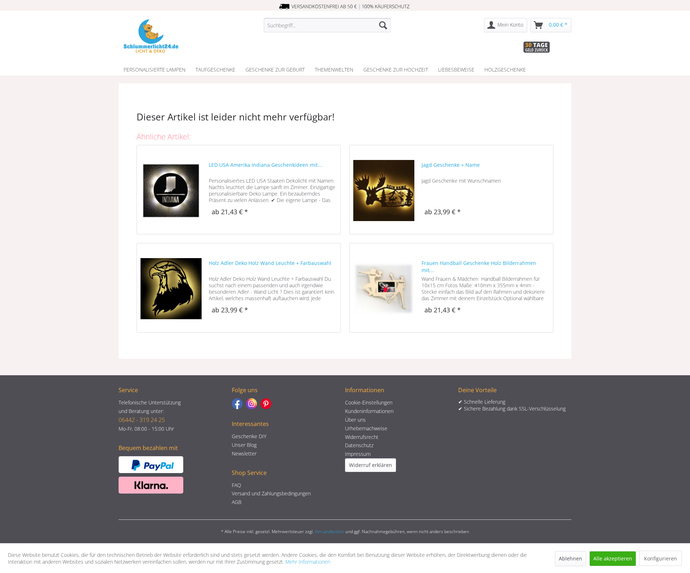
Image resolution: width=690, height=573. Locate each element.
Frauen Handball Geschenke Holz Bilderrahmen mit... (479, 267)
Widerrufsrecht (361, 437)
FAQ (236, 485)
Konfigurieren (660, 558)
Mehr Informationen (307, 561)
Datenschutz (359, 445)
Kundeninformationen (369, 411)
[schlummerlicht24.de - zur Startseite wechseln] (151, 36)
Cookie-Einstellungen (368, 402)
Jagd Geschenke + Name (451, 164)
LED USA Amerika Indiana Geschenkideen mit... (265, 164)
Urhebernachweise (366, 428)
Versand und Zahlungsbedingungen (271, 493)
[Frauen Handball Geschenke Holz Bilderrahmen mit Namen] (383, 288)
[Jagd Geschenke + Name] (383, 189)
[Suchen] (383, 25)
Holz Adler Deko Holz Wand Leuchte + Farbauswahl (270, 263)
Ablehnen (570, 558)
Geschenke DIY (249, 436)
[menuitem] (327, 25)
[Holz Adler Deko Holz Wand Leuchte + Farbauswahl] (171, 288)
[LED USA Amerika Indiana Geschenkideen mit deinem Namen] (171, 189)
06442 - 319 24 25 (142, 420)
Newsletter (244, 453)
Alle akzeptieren (612, 558)
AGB (237, 502)
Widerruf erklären (370, 465)
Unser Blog (244, 444)
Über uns (355, 419)
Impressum (358, 453)
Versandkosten (329, 531)
